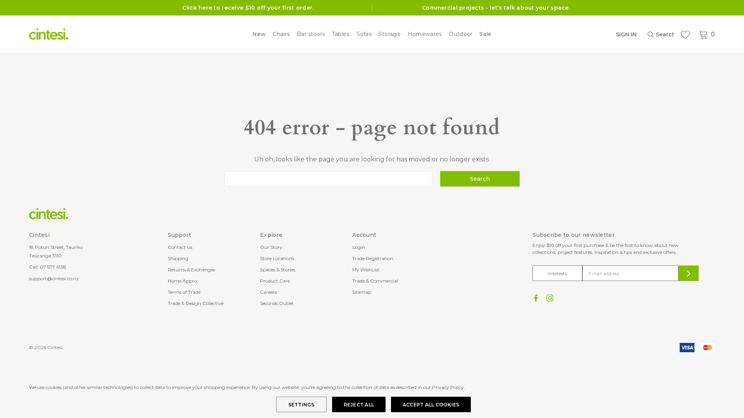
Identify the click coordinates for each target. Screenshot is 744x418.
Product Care (275, 281)
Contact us (180, 247)
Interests (557, 273)
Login (358, 247)
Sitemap (361, 292)
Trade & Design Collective (196, 303)
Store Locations (277, 258)
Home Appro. (183, 281)
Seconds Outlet (277, 303)
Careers (268, 292)
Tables (341, 34)
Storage (390, 34)
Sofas (364, 34)
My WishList (365, 269)
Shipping (178, 258)
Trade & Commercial (375, 281)
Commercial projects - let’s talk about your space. (496, 7)
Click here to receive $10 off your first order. (247, 7)
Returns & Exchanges (191, 269)
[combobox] (660, 34)
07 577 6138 (53, 267)
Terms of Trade (184, 292)
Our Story (271, 247)
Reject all (359, 405)
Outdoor (460, 34)
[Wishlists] (685, 34)
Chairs (281, 34)
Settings (301, 405)
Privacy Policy (448, 387)
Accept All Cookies (431, 405)
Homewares (425, 34)
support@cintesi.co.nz (54, 278)
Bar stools (311, 34)
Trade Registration (372, 258)
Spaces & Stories (277, 269)
